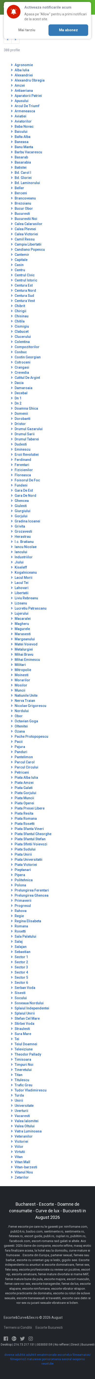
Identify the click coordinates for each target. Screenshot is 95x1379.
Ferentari (21, 465)
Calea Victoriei (26, 234)
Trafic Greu (23, 1085)
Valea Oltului (24, 1126)
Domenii (21, 413)
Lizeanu (20, 603)
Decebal (21, 393)
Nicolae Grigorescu (30, 706)
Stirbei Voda (24, 1024)
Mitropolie (22, 670)
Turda (19, 1095)
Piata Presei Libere (29, 808)
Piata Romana (25, 818)
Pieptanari (22, 870)
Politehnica (23, 880)
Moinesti (21, 675)
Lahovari (21, 588)
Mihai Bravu (23, 654)
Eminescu (22, 449)
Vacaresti (22, 1116)
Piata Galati (23, 788)
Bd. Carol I (22, 173)
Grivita (19, 526)
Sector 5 (21, 977)
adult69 (31, 1355)
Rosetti (20, 931)
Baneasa (21, 142)
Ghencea (21, 501)
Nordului (21, 711)
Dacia (19, 383)
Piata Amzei (24, 783)
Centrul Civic (24, 275)
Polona (20, 885)
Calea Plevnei (25, 229)
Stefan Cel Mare (27, 1018)
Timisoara (22, 1059)
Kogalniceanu (25, 572)
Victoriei (21, 1141)
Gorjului (21, 516)
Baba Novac (24, 126)
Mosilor (20, 685)
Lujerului (21, 613)
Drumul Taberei (26, 439)
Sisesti (20, 993)
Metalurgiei (23, 649)
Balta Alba (22, 137)
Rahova (20, 911)
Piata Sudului (25, 849)
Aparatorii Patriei (28, 96)
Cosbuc (20, 352)
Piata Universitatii (28, 859)
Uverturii (21, 1111)
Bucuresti (22, 214)
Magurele (22, 629)
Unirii (18, 1100)
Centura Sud (24, 296)
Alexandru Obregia (29, 80)
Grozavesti (23, 531)
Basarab (21, 157)
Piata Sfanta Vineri (29, 829)
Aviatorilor (23, 121)
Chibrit (19, 306)
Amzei (19, 85)
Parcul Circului (26, 767)
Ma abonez (68, 30)
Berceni (20, 193)
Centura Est (23, 285)
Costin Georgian (27, 357)
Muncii (19, 690)
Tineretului (23, 1070)
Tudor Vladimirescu (30, 1090)
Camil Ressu (24, 239)
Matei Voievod (26, 644)
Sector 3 (21, 967)
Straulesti (22, 1029)
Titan (18, 1075)
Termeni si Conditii (18, 1327)
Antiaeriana (23, 91)
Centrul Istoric (25, 280)
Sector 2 (21, 962)
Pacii (18, 742)
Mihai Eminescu (27, 660)
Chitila (19, 321)
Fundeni (21, 485)
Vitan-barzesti (25, 1167)
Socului (20, 998)
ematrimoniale (47, 1355)
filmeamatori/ (82, 1355)
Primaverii (22, 900)
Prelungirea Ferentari (31, 890)
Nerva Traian (24, 701)
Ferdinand (22, 460)
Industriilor (23, 557)
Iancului (20, 552)
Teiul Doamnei (25, 1044)
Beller (19, 188)
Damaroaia (23, 388)
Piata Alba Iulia (26, 777)
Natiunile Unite (26, 695)
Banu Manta (23, 147)
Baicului (21, 132)
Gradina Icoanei (27, 521)
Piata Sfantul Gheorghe (32, 834)
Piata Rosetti (24, 824)
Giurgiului (22, 511)
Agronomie (23, 65)
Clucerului (22, 337)
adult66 (20, 1355)
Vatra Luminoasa (28, 1131)
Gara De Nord (25, 496)
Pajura (19, 747)
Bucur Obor (23, 208)
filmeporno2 (18, 1359)
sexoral (67, 1359)
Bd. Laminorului (27, 183)
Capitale (21, 260)
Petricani (21, 772)
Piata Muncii (24, 798)
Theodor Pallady (27, 1054)
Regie (19, 916)
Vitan (18, 1157)
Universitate (24, 1106)
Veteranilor (23, 1136)
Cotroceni (22, 362)
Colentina (22, 342)
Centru (19, 270)
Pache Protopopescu (31, 736)
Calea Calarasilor (28, 224)
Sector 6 (21, 983)
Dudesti (20, 444)
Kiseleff (20, 567)
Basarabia (22, 162)
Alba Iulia (21, 70)
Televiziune (23, 1049)
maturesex (34, 1359)
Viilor (18, 1147)
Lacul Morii (23, 578)
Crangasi (21, 367)
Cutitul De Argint (27, 378)
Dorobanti (22, 419)
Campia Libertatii (27, 244)
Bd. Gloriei (23, 178)
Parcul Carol (24, 762)
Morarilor (22, 680)
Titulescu (21, 1080)
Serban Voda (24, 988)
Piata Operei (24, 803)
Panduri (20, 752)
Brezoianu (22, 203)
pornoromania (51, 1359)
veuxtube (47, 1363)
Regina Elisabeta (27, 921)
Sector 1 (21, 957)
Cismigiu (21, 326)
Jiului (19, 562)
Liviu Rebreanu (26, 598)
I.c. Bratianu (24, 542)
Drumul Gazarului (28, 429)
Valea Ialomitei (26, 1121)
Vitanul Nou (23, 1172)
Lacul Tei (21, 583)
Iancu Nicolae (25, 547)
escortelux (64, 1355)
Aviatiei (20, 116)
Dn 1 (17, 398)
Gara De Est (23, 490)
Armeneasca (24, 111)
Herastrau (22, 537)
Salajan (20, 947)
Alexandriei (23, 75)
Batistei (20, 167)
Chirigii (20, 311)
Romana (21, 926)
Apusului (21, 101)
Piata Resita (23, 813)
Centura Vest (24, 301)
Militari (20, 665)
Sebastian (22, 952)
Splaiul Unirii (24, 1013)
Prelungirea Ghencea (31, 895)
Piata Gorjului (25, 793)
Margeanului (24, 639)
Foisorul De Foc (27, 480)
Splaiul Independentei (31, 1008)
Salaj (18, 942)
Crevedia (21, 372)
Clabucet (21, 331)
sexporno (78, 1359)
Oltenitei (21, 726)
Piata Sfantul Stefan (30, 839)
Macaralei (22, 619)
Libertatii (21, 593)
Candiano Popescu (29, 249)
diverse (9, 1355)
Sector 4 (21, 972)
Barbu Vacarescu (28, 152)
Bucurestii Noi (25, 219)
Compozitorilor (26, 347)
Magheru (21, 624)
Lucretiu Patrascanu (30, 608)
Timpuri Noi (23, 1065)
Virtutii (19, 1152)
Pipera (19, 875)
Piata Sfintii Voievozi (30, 844)
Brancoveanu (25, 198)
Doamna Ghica (26, 408)
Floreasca (22, 475)
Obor (18, 716)
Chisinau (21, 316)
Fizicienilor (23, 470)
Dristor (20, 424)
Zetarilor (21, 1177)
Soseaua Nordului (29, 1003)
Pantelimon (23, 757)
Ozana (19, 731)
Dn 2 (17, 403)
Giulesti (20, 506)
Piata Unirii (23, 854)
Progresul (22, 906)
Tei (16, 1039)
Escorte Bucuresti (49, 1327)
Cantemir (21, 255)
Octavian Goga (26, 721)
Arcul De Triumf (26, 106)
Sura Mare (22, 1034)
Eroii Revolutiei (26, 454)
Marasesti (22, 634)
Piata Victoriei (25, 865)
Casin (19, 265)
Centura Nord (25, 290)
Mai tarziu (26, 30)
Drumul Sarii (24, 434)
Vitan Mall (22, 1162)
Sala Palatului (25, 936)
